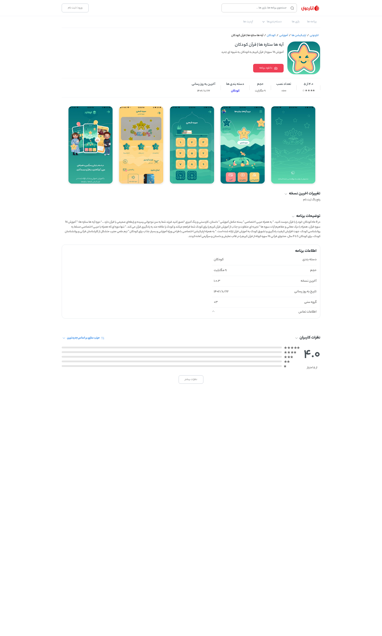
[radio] (314, 90)
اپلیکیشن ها (299, 35)
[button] (191, 194)
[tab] (312, 22)
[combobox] (255, 8)
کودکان (271, 35)
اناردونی (314, 35)
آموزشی (283, 35)
